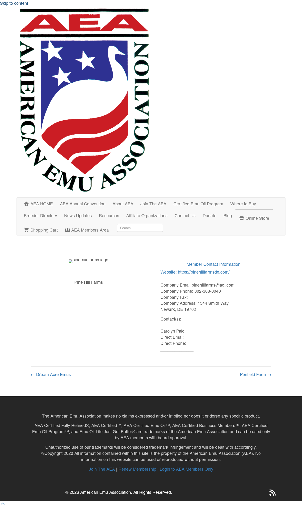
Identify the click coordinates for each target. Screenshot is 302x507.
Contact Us (185, 215)
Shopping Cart (43, 230)
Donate (209, 215)
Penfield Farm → (255, 374)
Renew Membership (137, 469)
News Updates (78, 215)
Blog (227, 215)
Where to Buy (243, 203)
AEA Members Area (89, 230)
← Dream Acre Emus (51, 374)
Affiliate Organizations (147, 215)
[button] (263, 492)
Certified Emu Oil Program (198, 203)
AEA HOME (41, 203)
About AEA (123, 203)
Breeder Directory (40, 215)
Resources (109, 215)
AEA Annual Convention (82, 203)
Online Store (256, 218)
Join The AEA (153, 203)
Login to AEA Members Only (186, 469)
